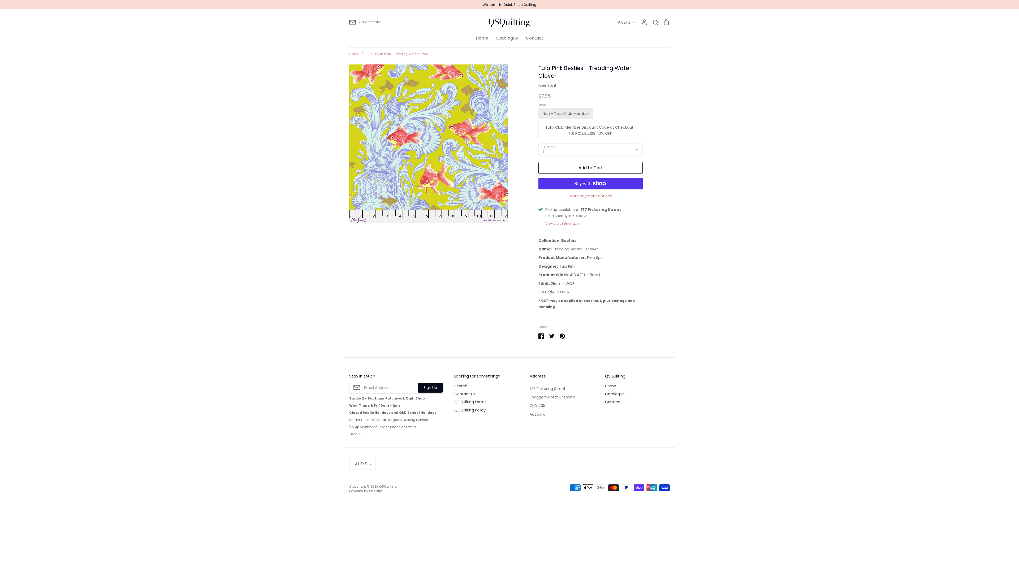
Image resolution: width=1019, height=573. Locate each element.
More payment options (590, 196)
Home (482, 38)
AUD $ (624, 22)
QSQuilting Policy (470, 410)
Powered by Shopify (365, 491)
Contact (534, 38)
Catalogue (507, 38)
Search (460, 386)
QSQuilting (509, 22)
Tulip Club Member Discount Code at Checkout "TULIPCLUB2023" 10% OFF (589, 130)
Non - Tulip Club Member (566, 113)
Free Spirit (547, 85)
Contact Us (464, 394)
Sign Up (430, 387)
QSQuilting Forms (470, 402)
